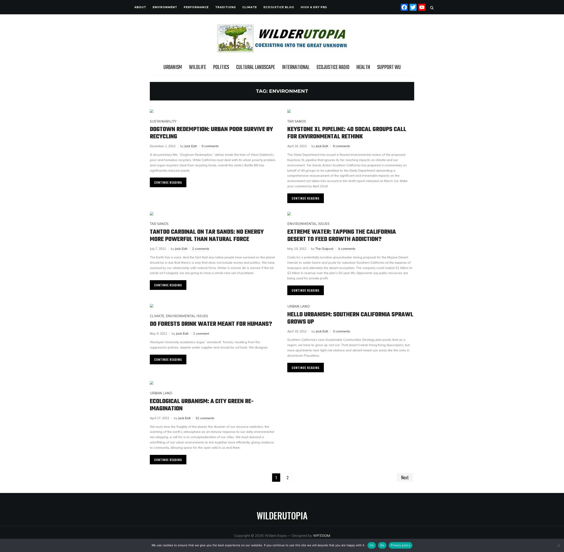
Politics (221, 67)
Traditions (225, 7)
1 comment (201, 333)
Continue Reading (168, 182)
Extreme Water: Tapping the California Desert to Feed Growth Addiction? (341, 235)
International (296, 67)
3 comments (341, 331)
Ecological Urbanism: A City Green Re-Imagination (202, 405)
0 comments (210, 146)
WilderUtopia (282, 515)
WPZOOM (321, 535)
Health (363, 67)
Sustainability (163, 121)
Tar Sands (296, 121)
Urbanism (172, 67)
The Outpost (324, 249)
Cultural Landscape (255, 67)
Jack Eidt (190, 146)
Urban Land (298, 306)
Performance (196, 7)
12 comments (204, 418)
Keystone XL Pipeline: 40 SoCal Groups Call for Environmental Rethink (346, 133)
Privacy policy (400, 545)
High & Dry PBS (314, 7)
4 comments (346, 249)
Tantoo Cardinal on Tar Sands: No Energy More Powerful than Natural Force (207, 235)
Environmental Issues (308, 224)
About (140, 7)
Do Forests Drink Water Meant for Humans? (211, 324)
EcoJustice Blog (278, 7)
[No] (558, 545)
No (382, 545)
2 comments (200, 249)
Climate (249, 7)
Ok (372, 545)
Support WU (389, 67)
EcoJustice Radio (333, 67)
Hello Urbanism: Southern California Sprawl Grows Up (350, 318)
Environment (165, 7)
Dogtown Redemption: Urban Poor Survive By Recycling (211, 133)
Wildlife (197, 67)
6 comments (341, 146)
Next (405, 477)
